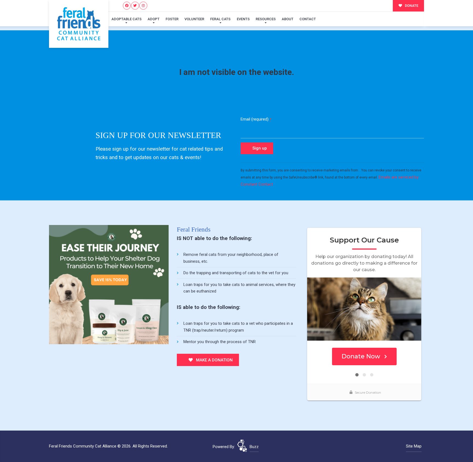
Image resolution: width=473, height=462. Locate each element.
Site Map (414, 446)
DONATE (411, 6)
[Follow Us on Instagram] (143, 6)
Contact (307, 19)
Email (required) (256, 119)
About (287, 19)
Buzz (254, 446)
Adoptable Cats (126, 19)
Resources (266, 19)
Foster (172, 19)
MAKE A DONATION (214, 360)
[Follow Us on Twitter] (135, 6)
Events (243, 19)
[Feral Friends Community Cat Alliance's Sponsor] (109, 284)
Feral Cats (220, 19)
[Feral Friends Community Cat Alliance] (79, 24)
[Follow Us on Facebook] (127, 6)
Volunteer (194, 19)
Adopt (154, 19)
